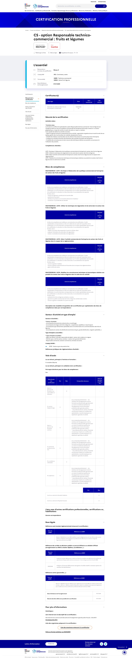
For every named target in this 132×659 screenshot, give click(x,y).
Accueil (26, 30)
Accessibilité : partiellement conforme (82, 657)
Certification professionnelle (42, 10)
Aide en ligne (53, 53)
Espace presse (35, 657)
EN (77, 53)
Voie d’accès (51, 355)
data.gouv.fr (103, 654)
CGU (91, 657)
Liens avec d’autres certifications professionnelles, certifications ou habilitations (74, 510)
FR (74, 53)
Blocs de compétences (55, 166)
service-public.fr (94, 654)
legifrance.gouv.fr (83, 654)
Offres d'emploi (28, 657)
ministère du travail (71, 654)
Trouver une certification (35, 30)
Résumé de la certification (57, 117)
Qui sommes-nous (29, 10)
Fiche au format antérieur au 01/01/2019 (58, 632)
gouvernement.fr (60, 654)
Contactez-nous (104, 657)
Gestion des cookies (64, 657)
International (102, 1)
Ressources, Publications (85, 10)
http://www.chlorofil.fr (52, 620)
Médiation (93, 1)
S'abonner (51, 644)
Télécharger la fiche (40, 53)
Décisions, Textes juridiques (100, 10)
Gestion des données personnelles (52, 657)
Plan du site (71, 657)
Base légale (50, 522)
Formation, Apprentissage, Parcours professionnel (64, 10)
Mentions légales (96, 657)
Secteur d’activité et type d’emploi (60, 314)
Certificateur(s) (52, 95)
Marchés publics (41, 657)
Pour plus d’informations (56, 607)
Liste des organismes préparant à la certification (75, 627)
